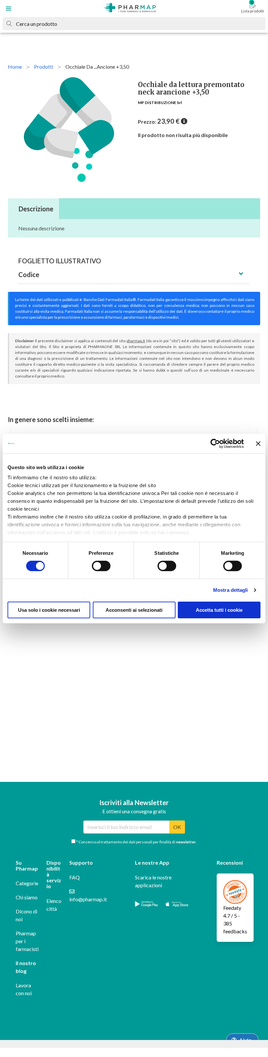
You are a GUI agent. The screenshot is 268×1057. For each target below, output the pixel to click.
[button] (8, 8)
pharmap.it (135, 340)
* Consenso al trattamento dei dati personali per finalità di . (136, 841)
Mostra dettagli (230, 590)
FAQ (74, 877)
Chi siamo (27, 897)
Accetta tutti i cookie (219, 610)
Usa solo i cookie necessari (49, 610)
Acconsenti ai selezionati (134, 610)
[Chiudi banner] (258, 443)
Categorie (27, 883)
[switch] (101, 566)
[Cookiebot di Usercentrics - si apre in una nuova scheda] (215, 443)
